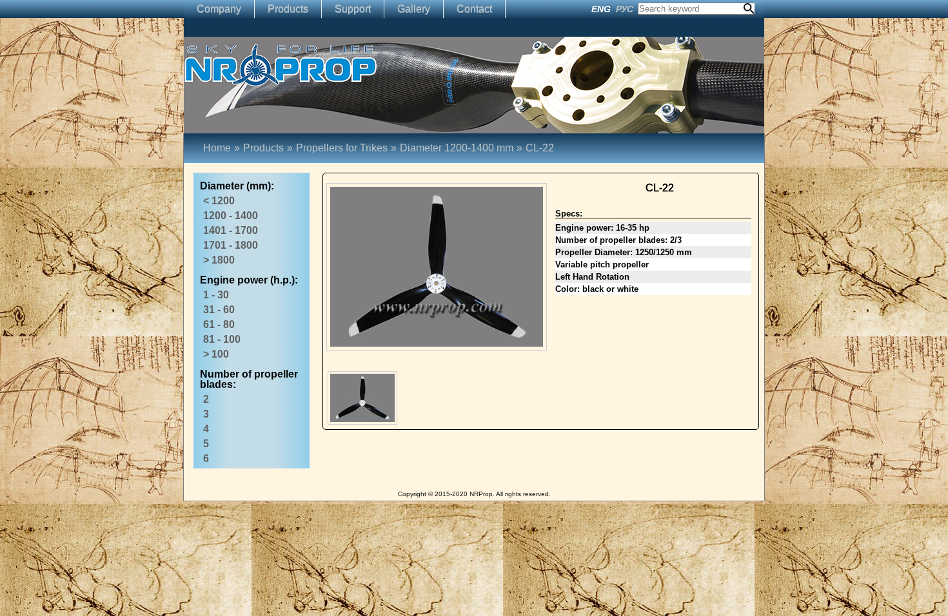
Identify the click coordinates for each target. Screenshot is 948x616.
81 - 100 (222, 339)
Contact (474, 8)
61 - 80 (219, 324)
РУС (624, 9)
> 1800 (219, 260)
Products (288, 8)
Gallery (413, 8)
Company (219, 8)
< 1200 (219, 200)
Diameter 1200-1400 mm (461, 147)
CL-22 (540, 147)
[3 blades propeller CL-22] (362, 398)
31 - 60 (219, 309)
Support (353, 8)
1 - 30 (216, 294)
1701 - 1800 (230, 245)
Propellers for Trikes (342, 147)
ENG (601, 9)
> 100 (216, 354)
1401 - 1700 (230, 230)
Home (217, 147)
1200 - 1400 (230, 215)
